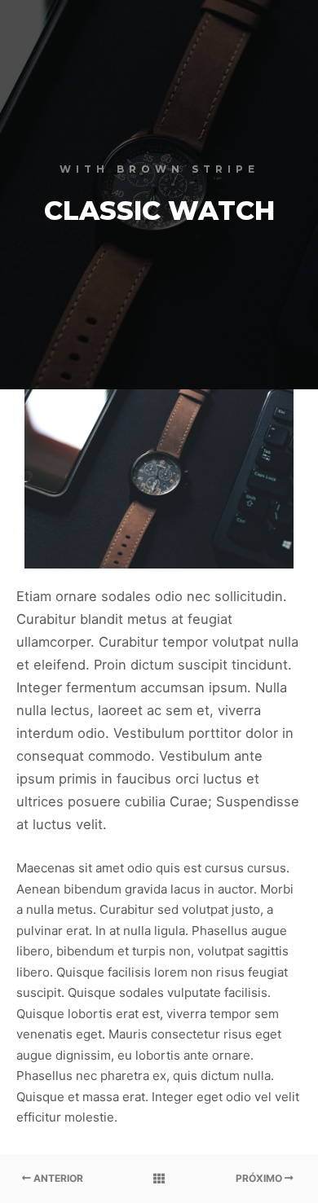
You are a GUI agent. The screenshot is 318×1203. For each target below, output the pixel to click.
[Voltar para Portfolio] (159, 1178)
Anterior (57, 1178)
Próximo (260, 1178)
